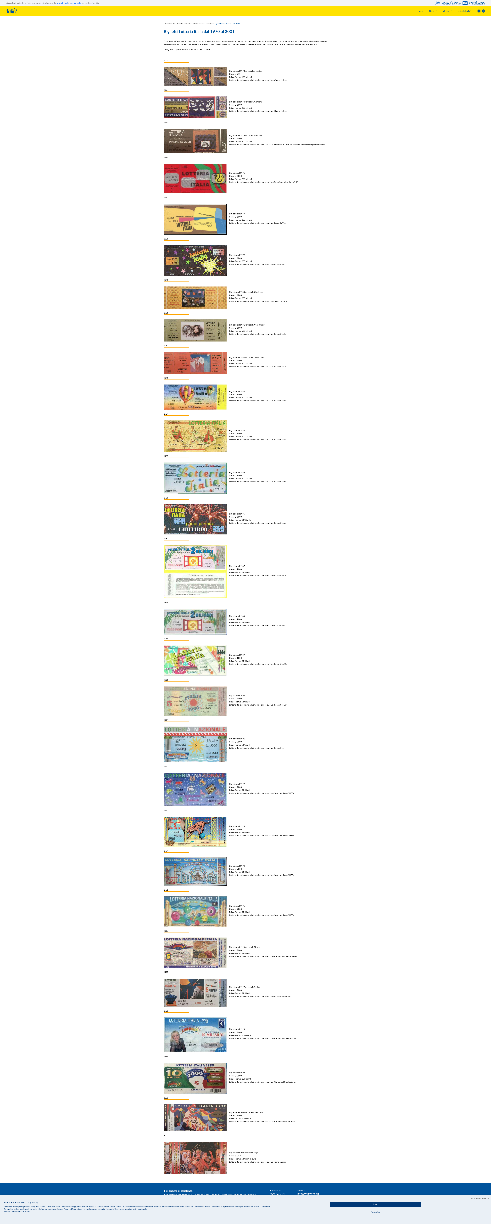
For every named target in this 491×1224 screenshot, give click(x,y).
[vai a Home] (11, 11)
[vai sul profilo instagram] (483, 11)
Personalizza (375, 1212)
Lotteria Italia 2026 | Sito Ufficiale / (175, 24)
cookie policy (142, 1209)
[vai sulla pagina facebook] (479, 11)
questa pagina (76, 3)
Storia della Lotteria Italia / (205, 24)
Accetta (376, 1204)
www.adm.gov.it (62, 3)
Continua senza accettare (479, 1199)
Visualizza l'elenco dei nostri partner (17, 1211)
